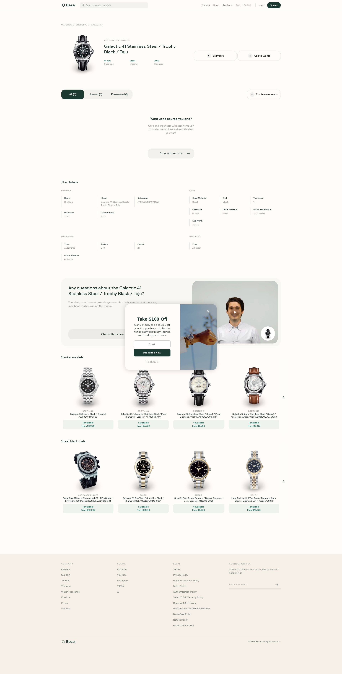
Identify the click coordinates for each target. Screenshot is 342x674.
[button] (152, 319)
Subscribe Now (152, 352)
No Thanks (152, 361)
